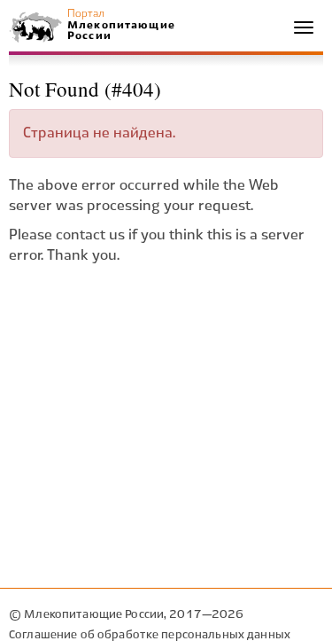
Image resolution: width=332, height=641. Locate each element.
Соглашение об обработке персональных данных (149, 635)
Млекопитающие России (120, 30)
